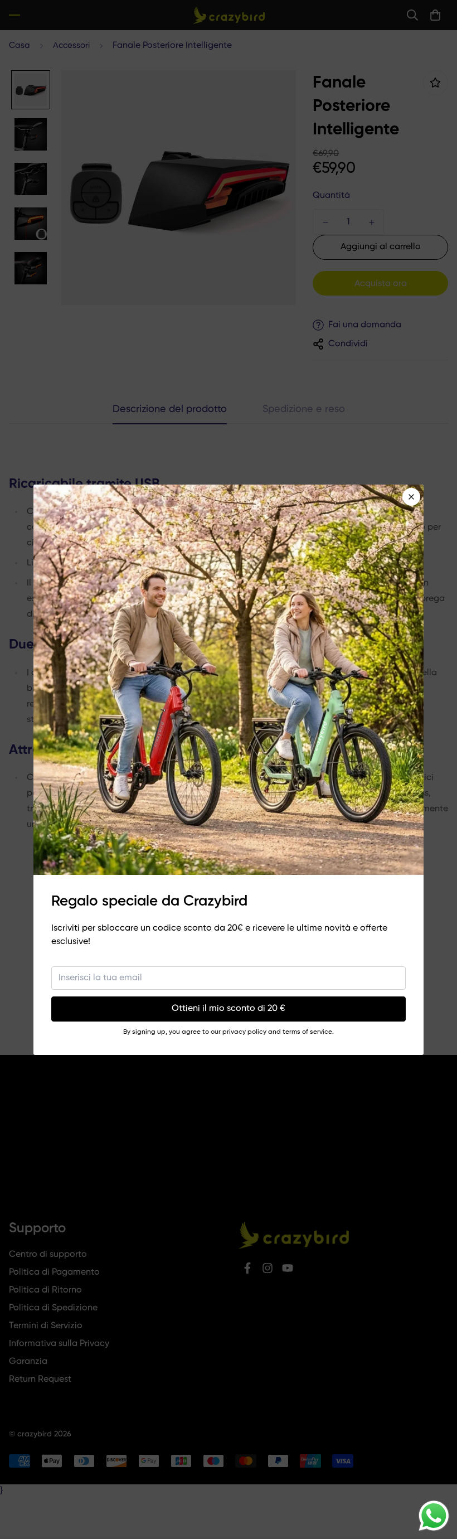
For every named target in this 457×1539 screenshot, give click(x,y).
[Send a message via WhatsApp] (433, 1515)
